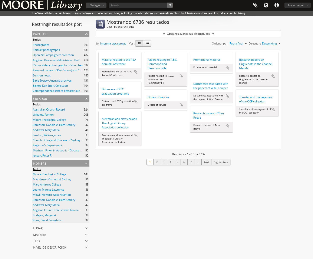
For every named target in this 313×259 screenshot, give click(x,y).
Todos (37, 40)
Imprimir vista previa (112, 43)
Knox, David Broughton (47, 220)
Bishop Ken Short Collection (50, 86)
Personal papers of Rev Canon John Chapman (61, 70)
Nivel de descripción (50, 247)
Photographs (41, 45)
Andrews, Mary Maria (46, 130)
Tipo (36, 240)
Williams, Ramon (43, 115)
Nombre (39, 163)
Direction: (255, 43)
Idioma (266, 5)
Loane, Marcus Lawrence (48, 189)
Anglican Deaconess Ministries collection (58, 60)
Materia (39, 234)
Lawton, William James (47, 135)
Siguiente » (221, 162)
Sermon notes (42, 75)
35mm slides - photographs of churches (58, 65)
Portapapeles (255, 5)
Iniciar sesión (296, 5)
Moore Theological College (49, 120)
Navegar (95, 5)
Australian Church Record (49, 109)
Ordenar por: (220, 43)
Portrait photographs (46, 50)
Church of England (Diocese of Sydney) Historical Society (68, 140)
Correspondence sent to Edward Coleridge (59, 91)
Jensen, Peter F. (42, 155)
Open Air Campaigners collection (53, 55)
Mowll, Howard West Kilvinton (52, 195)
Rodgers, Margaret (44, 215)
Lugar (38, 228)
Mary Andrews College (47, 184)
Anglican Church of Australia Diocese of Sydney (62, 210)
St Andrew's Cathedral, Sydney (52, 179)
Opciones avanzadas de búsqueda (188, 34)
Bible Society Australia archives (52, 80)
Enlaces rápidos (276, 5)
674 (206, 162)
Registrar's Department (47, 145)
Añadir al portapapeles (136, 72)
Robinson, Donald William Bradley (54, 125)
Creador (40, 98)
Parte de (40, 33)
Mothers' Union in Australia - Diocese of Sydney (62, 150)
